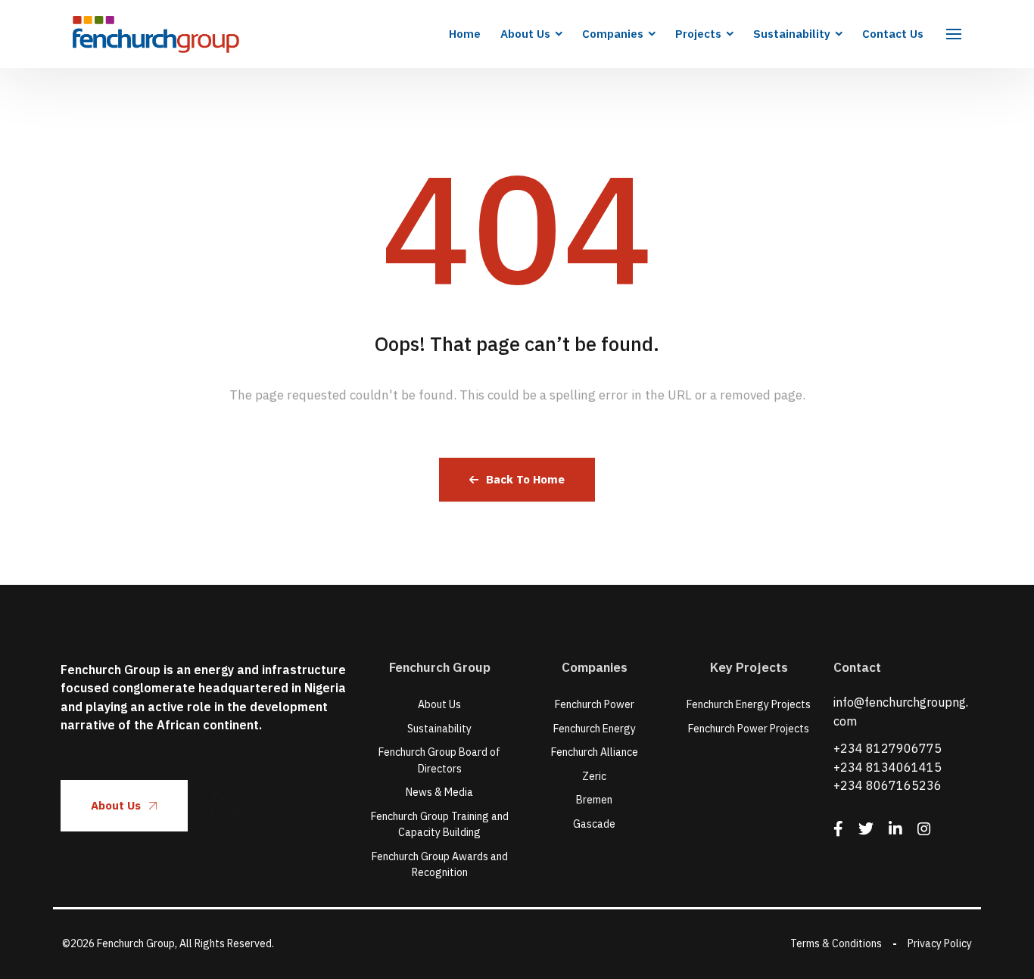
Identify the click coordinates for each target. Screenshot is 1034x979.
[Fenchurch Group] (156, 34)
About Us (116, 805)
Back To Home (525, 479)
